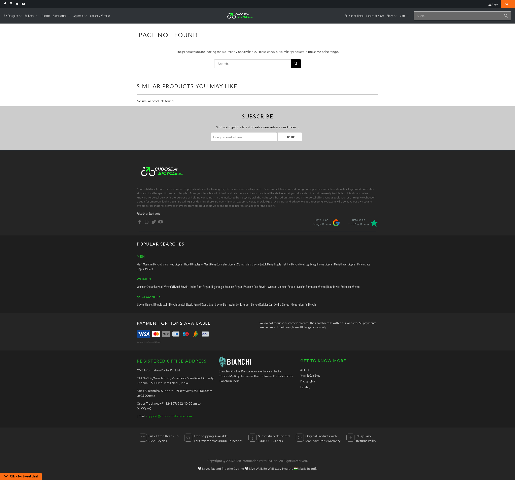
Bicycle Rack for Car (261, 304)
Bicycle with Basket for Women (343, 286)
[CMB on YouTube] (23, 4)
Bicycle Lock (160, 304)
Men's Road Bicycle (172, 264)
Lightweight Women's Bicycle (227, 286)
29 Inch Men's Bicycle (248, 264)
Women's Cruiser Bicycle (149, 286)
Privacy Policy (307, 381)
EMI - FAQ (305, 387)
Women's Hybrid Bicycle (176, 286)
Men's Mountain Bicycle (149, 264)
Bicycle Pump (192, 304)
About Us (304, 369)
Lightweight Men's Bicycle (319, 264)
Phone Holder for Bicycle (303, 304)
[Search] (506, 15)
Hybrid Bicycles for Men (196, 264)
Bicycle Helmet (144, 304)
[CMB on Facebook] (4, 4)
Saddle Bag (207, 304)
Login (495, 4)
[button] (13, 16)
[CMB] (240, 16)
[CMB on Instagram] (10, 4)
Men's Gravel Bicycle (344, 264)
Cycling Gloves (281, 304)
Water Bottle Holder (239, 304)
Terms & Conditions (310, 375)
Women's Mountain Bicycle (281, 286)
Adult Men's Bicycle (271, 264)
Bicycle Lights (176, 304)
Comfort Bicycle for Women (311, 286)
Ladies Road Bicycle (200, 286)
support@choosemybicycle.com (169, 416)
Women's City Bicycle (255, 286)
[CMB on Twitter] (17, 4)
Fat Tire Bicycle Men (293, 264)
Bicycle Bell (221, 304)
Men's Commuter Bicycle (222, 264)
